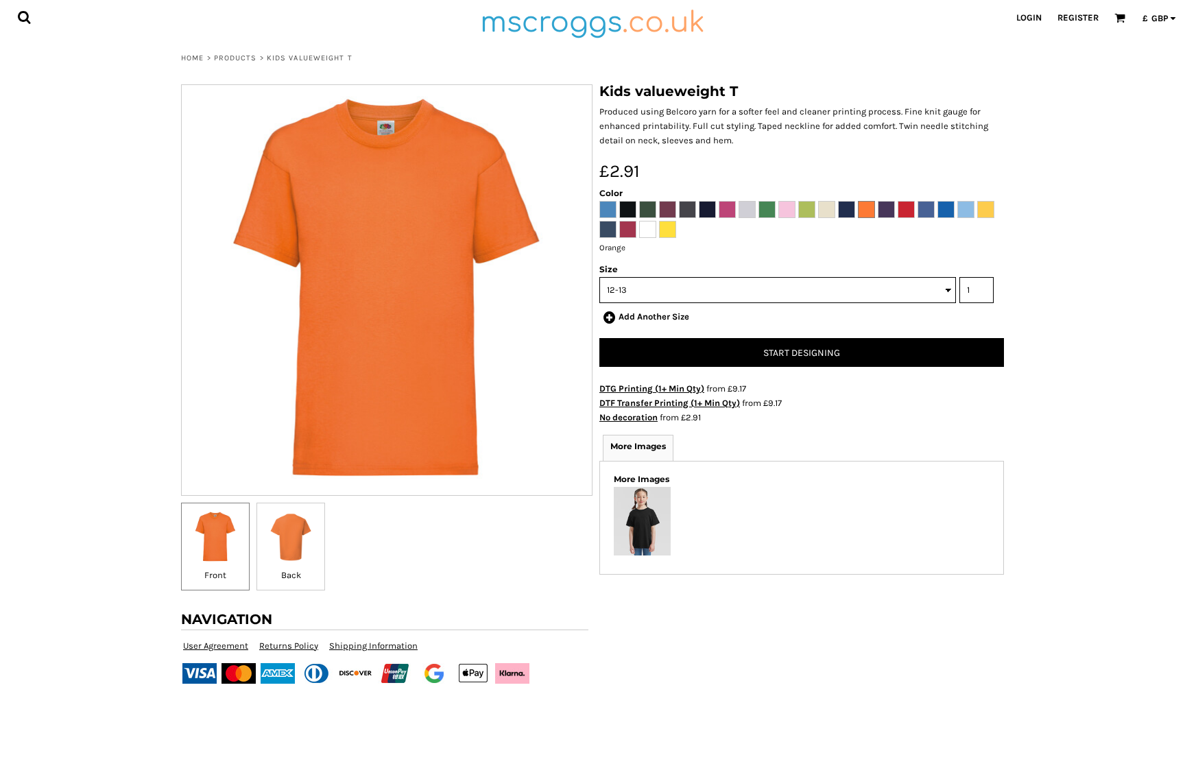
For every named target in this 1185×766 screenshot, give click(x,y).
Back (291, 575)
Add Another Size (654, 316)
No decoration (628, 417)
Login (1029, 17)
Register (1078, 17)
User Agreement (215, 646)
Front (215, 575)
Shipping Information (373, 646)
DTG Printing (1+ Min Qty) (651, 388)
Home (192, 57)
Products (235, 57)
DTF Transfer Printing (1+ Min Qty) (669, 403)
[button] (24, 17)
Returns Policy (288, 646)
